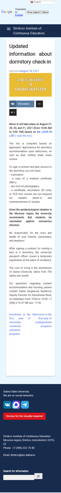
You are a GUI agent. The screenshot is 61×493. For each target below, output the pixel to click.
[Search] (38, 476)
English (37, 2)
